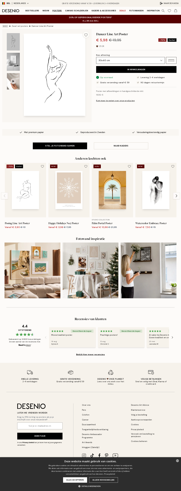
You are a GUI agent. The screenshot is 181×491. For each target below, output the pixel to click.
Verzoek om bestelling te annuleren (142, 435)
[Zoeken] (163, 11)
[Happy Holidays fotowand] (90, 270)
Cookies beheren (139, 441)
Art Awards (87, 442)
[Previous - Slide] (4, 195)
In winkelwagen (136, 69)
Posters (57, 10)
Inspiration (153, 10)
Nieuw (46, 10)
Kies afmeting (103, 55)
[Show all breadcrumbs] (5, 26)
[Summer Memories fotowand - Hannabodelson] (148, 270)
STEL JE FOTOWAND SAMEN (60, 145)
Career (85, 420)
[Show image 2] (13, 62)
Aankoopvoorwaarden (141, 420)
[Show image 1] (13, 42)
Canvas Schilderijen (76, 10)
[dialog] (90, 474)
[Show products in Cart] (176, 10)
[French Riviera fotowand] (32, 270)
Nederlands (20, 3)
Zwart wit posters (20, 26)
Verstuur (39, 436)
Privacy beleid (28, 442)
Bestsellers (32, 10)
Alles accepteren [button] (75, 480)
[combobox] (177, 460)
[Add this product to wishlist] (86, 34)
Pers (84, 410)
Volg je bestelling (139, 415)
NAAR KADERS (121, 145)
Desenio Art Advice (140, 405)
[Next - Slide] (176, 195)
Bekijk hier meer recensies (90, 354)
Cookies (135, 424)
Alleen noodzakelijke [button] (103, 480)
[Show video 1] (13, 81)
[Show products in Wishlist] (169, 10)
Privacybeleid (137, 429)
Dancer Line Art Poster (42, 26)
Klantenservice (138, 410)
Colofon (86, 415)
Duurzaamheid (89, 424)
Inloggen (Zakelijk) (91, 447)
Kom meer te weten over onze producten (115, 100)
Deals (122, 10)
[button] (171, 60)
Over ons (86, 405)
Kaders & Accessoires (104, 10)
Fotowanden (136, 10)
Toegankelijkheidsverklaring (95, 429)
